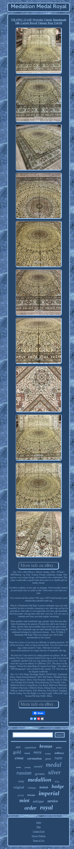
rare (58, 757)
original (18, 787)
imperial (49, 793)
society (48, 753)
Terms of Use (38, 840)
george (28, 767)
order (30, 808)
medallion (39, 779)
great (48, 758)
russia (27, 753)
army (21, 781)
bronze (46, 746)
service (52, 801)
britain (31, 795)
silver (54, 772)
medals (18, 767)
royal (46, 807)
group (21, 795)
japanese (30, 747)
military (59, 753)
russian (24, 773)
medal (53, 764)
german (40, 774)
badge (58, 786)
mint (24, 800)
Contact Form (39, 831)
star (18, 747)
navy (37, 752)
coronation (34, 758)
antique (38, 801)
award (38, 766)
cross (19, 758)
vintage (32, 787)
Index (38, 822)
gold (17, 752)
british (44, 787)
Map (39, 827)
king (57, 781)
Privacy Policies (38, 836)
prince (59, 747)
